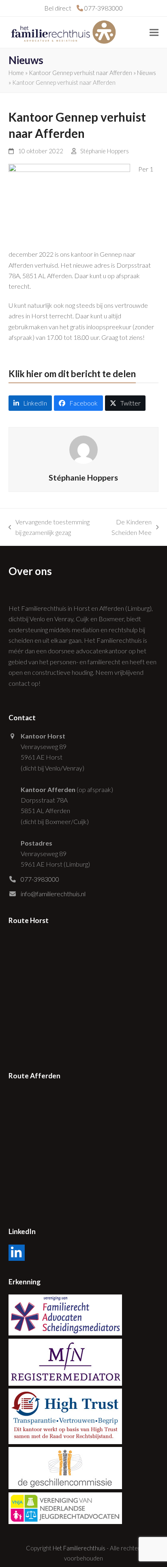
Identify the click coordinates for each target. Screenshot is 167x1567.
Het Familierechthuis (79, 1548)
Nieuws (146, 72)
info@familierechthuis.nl (53, 893)
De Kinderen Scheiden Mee (128, 528)
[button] (154, 32)
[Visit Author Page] (83, 449)
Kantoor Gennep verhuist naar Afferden (80, 72)
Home (16, 72)
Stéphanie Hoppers (104, 151)
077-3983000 (40, 879)
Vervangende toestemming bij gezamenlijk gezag (49, 528)
